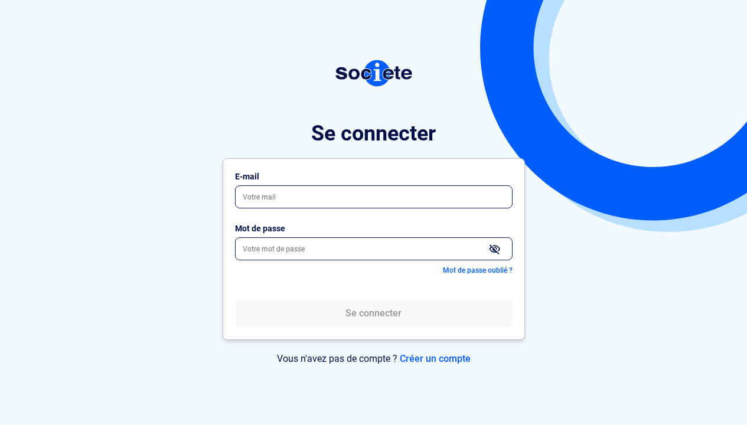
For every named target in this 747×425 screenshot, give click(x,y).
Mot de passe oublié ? (478, 270)
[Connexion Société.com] (374, 73)
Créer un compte (435, 358)
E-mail (247, 176)
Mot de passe (260, 228)
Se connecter (373, 313)
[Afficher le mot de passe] (495, 249)
